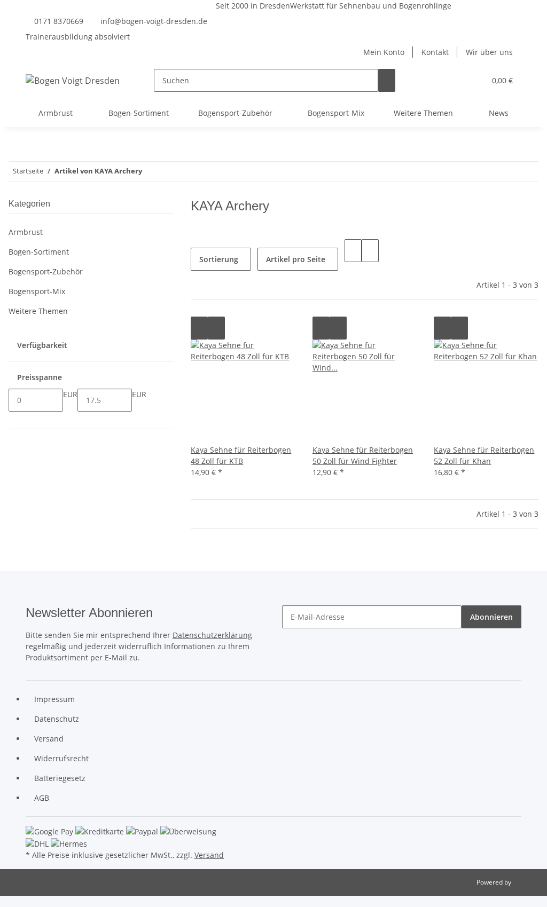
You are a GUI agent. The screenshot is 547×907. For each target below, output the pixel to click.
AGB (41, 798)
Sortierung (218, 259)
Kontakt (435, 52)
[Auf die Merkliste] (216, 328)
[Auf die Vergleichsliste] (199, 328)
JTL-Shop (525, 882)
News (499, 113)
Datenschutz (56, 719)
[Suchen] (386, 80)
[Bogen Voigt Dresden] (73, 80)
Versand (49, 739)
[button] (455, 80)
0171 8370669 (58, 21)
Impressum (54, 699)
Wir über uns (489, 52)
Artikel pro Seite (295, 259)
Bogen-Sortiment (39, 252)
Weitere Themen (38, 311)
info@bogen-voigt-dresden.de (153, 21)
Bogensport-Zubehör (46, 271)
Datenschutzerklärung (212, 635)
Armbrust (26, 232)
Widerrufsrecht (61, 758)
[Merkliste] (472, 80)
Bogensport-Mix (37, 291)
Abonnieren (491, 617)
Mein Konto (383, 52)
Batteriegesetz (59, 778)
